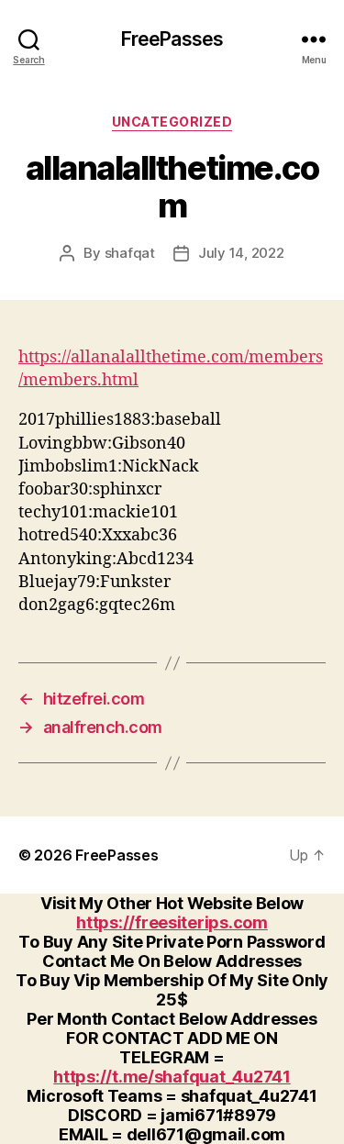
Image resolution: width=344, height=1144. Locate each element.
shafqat (130, 252)
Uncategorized (172, 121)
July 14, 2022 (241, 252)
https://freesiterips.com (172, 922)
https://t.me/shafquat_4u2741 (171, 1076)
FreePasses (172, 39)
